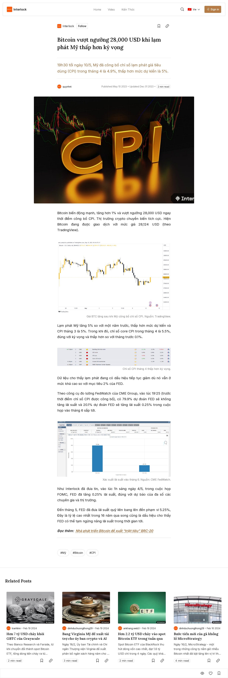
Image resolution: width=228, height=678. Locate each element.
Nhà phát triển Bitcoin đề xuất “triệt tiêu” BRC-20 (114, 531)
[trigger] (182, 9)
